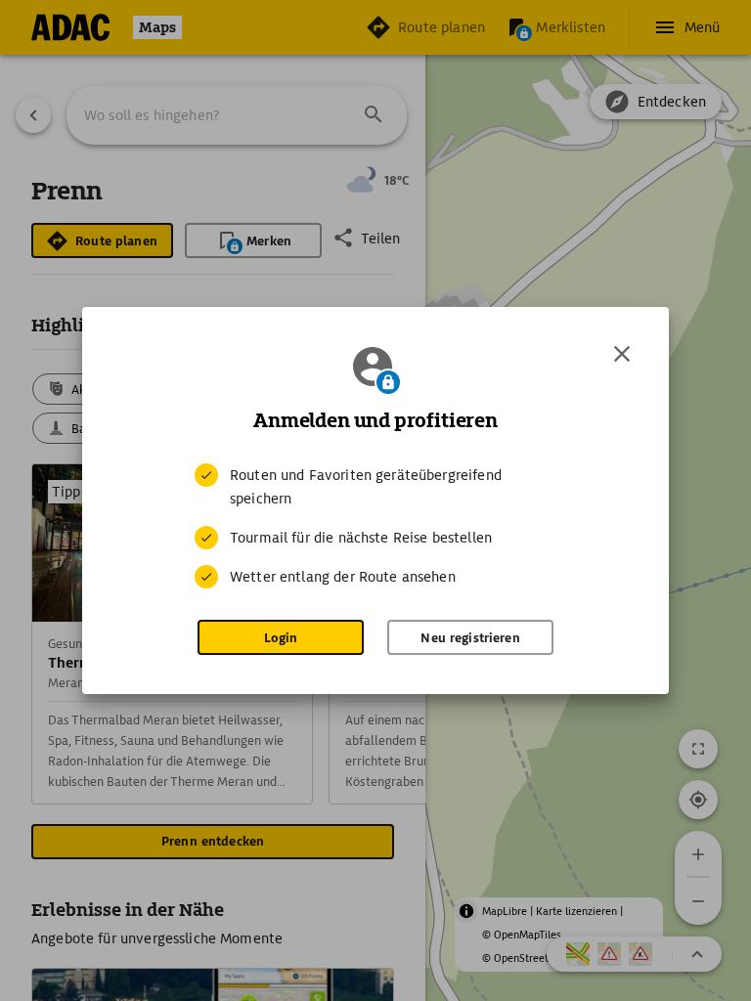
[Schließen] (621, 353)
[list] (375, 525)
